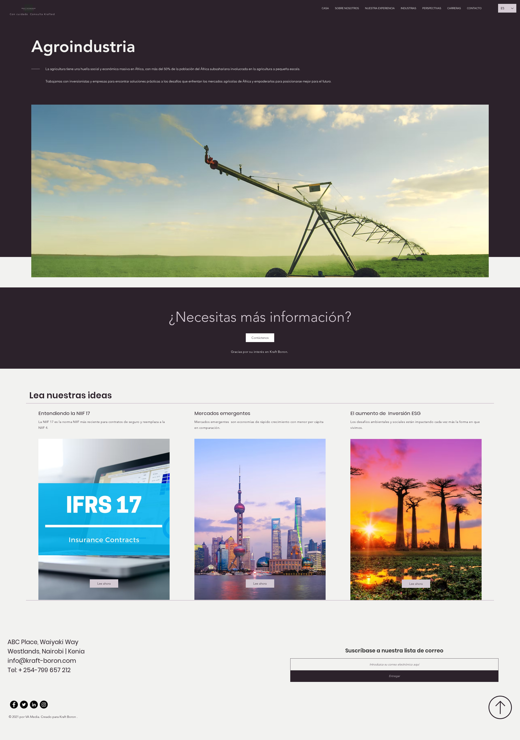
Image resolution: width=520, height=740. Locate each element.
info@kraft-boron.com (42, 660)
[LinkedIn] (34, 705)
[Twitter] (24, 705)
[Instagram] (44, 705)
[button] (347, 8)
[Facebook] (14, 705)
